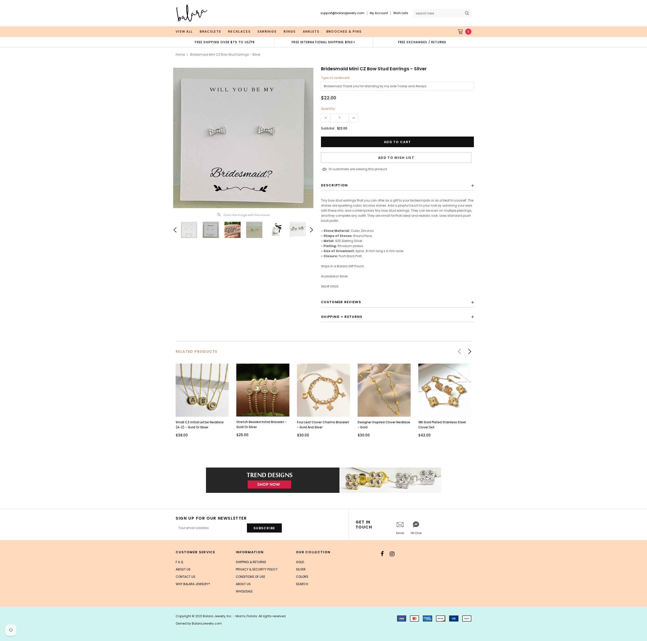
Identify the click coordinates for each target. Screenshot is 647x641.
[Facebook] (382, 554)
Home (180, 54)
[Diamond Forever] (323, 480)
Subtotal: (328, 128)
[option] (225, 42)
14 (330, 169)
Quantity (328, 108)
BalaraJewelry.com (207, 623)
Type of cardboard (335, 78)
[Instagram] (392, 554)
